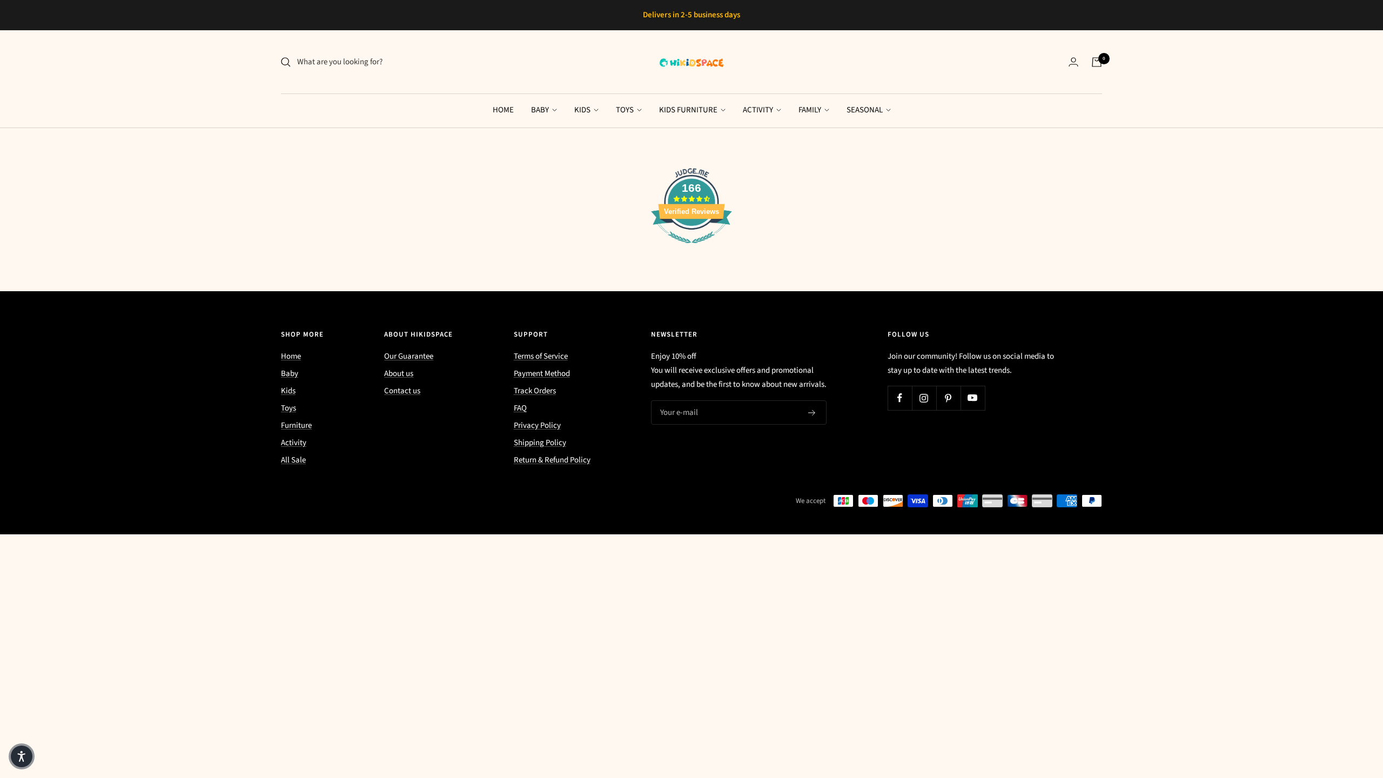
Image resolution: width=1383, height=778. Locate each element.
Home (291, 356)
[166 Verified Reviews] (691, 249)
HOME (503, 110)
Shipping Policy (540, 442)
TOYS (625, 110)
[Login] (1073, 61)
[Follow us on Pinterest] (948, 398)
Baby (289, 373)
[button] (22, 756)
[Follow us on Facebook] (900, 398)
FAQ (520, 408)
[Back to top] (1337, 704)
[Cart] (1096, 62)
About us (398, 373)
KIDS (583, 110)
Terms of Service (541, 356)
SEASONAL (865, 110)
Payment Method (542, 373)
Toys (288, 408)
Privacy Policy (537, 425)
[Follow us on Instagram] (924, 398)
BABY (540, 110)
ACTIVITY (759, 110)
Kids (288, 391)
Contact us (402, 391)
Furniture (296, 425)
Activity (293, 442)
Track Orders (535, 391)
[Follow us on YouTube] (973, 398)
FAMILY (810, 110)
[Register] (812, 413)
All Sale (293, 460)
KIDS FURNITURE (689, 110)
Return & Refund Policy (552, 460)
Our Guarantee (408, 356)
